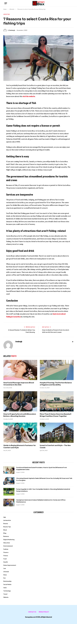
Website (5, 597)
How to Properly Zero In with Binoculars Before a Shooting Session (19, 415)
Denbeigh (12, 30)
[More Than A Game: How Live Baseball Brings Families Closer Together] (57, 401)
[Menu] (5, 3)
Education (6, 543)
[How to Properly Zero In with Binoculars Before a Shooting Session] (20, 401)
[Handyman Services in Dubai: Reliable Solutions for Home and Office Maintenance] (8, 502)
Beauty (5, 523)
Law (4, 568)
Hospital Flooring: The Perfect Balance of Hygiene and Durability (56, 384)
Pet (4, 578)
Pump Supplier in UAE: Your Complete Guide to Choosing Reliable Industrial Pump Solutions (43, 490)
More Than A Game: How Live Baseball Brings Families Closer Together (55, 415)
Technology (7, 591)
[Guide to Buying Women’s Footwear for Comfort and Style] (20, 433)
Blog (4, 533)
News (5, 575)
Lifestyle (6, 14)
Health (5, 562)
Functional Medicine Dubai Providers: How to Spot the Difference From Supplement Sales (41, 468)
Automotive (7, 520)
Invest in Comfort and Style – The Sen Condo (55, 446)
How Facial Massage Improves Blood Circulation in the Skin (18, 384)
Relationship (7, 581)
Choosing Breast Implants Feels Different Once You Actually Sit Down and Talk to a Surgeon (44, 479)
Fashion (5, 549)
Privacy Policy (44, 612)
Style (5, 588)
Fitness (5, 555)
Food (5, 559)
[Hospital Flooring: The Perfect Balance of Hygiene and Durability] (57, 370)
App (4, 517)
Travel (5, 594)
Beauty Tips (7, 527)
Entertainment (8, 546)
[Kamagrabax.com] (38, 3)
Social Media (7, 584)
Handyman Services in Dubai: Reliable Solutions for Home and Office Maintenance (40, 501)
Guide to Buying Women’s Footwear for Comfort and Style (19, 446)
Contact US (32, 612)
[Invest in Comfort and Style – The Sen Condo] (57, 433)
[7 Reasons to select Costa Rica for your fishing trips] (38, 58)
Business (6, 536)
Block (5, 530)
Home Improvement (9, 565)
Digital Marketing (8, 539)
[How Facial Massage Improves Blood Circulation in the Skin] (20, 370)
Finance (5, 552)
